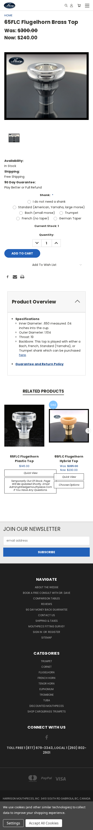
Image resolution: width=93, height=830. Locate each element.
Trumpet (71, 213)
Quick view (30, 473)
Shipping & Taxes (46, 621)
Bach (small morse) (40, 213)
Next (88, 430)
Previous (5, 430)
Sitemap (46, 637)
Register (54, 632)
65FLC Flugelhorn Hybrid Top (69, 458)
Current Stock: (46, 226)
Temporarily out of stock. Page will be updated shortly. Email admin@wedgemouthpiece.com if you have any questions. (30, 485)
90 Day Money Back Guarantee (46, 609)
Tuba (46, 700)
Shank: (46, 195)
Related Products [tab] (43, 391)
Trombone (47, 695)
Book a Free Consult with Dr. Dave (46, 593)
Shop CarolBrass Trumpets (46, 711)
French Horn (46, 678)
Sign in (38, 632)
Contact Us (46, 615)
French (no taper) (35, 218)
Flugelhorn (47, 672)
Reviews (46, 604)
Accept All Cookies (44, 823)
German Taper (70, 218)
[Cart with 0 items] (79, 5)
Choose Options (69, 485)
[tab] (46, 301)
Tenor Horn (46, 683)
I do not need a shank (49, 201)
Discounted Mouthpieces (46, 706)
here (22, 355)
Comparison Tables (46, 598)
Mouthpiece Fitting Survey (46, 626)
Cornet (46, 667)
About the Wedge (46, 587)
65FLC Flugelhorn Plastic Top (24, 458)
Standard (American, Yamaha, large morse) (51, 207)
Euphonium (46, 689)
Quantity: (46, 235)
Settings (13, 823)
